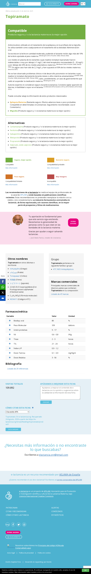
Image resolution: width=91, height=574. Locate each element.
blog (7, 524)
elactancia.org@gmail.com (53, 454)
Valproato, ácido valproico (21, 145)
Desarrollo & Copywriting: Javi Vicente (38, 562)
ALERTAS (55, 508)
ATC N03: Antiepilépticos (63, 269)
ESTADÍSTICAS (57, 515)
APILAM (23, 195)
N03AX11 (13, 299)
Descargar (13, 429)
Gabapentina (15, 134)
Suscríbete (53, 4)
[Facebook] (3, 281)
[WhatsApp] (3, 287)
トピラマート (15, 283)
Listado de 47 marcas (60, 294)
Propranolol (15, 141)
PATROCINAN (11, 508)
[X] (3, 292)
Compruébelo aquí (23, 548)
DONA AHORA (73, 222)
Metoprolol (14, 137)
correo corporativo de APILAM (69, 480)
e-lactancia (23, 491)
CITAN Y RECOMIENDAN (16, 511)
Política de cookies (44, 553)
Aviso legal (11, 553)
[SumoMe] (3, 298)
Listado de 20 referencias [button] (17, 368)
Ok (85, 570)
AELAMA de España (69, 474)
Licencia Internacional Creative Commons (36, 496)
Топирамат (15, 276)
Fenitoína (14, 130)
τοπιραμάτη (15, 268)
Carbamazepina (16, 126)
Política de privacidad (26, 553)
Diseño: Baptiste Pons (13, 562)
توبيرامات (13, 272)
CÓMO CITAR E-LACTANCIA (17, 515)
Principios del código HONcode (51, 545)
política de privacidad (44, 572)
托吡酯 (12, 279)
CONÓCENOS (56, 511)
